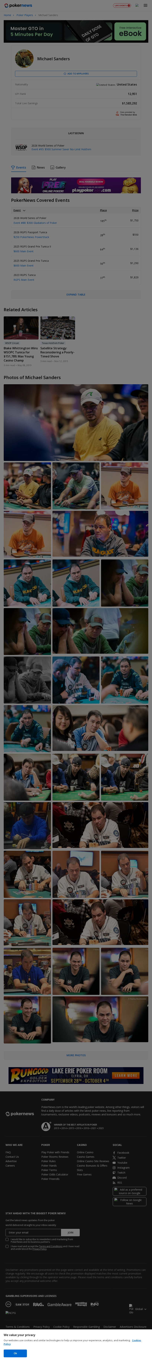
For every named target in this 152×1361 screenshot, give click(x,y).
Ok (15, 1353)
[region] (76, 1345)
